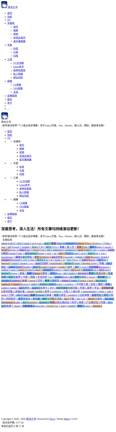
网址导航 (18, 77)
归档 (15, 56)
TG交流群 (18, 63)
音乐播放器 (19, 41)
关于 (9, 103)
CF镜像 (17, 85)
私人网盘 (18, 74)
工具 (9, 59)
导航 (9, 17)
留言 (9, 99)
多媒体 (10, 23)
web (15, 427)
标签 (15, 48)
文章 (9, 45)
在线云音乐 (19, 37)
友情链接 (12, 95)
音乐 (15, 27)
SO (8, 19)
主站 (15, 92)
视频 (15, 34)
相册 (15, 30)
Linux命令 (18, 66)
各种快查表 (19, 70)
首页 (9, 13)
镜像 (9, 81)
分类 (15, 52)
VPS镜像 (18, 88)
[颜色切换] (8, 108)
